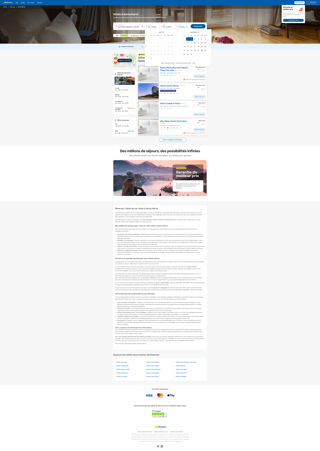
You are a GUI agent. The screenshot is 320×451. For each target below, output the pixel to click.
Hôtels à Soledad (181, 376)
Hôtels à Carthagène (152, 373)
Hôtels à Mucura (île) (122, 369)
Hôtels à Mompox (121, 362)
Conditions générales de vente (144, 431)
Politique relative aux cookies (161, 431)
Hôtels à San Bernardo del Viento (186, 362)
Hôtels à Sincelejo (181, 369)
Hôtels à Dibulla (180, 366)
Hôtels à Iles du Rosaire (153, 369)
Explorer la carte (124, 60)
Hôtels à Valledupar (122, 366)
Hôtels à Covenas (121, 376)
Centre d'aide (178, 441)
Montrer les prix (199, 76)
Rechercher (198, 26)
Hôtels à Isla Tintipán (152, 366)
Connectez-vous (293, 20)
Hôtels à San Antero (152, 376)
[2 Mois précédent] (145, 45)
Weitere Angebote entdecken (172, 140)
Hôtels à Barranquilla (152, 362)
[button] (142, 26)
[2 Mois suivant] (211, 45)
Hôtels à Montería (181, 373)
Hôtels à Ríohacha (122, 373)
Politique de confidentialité (176, 431)
